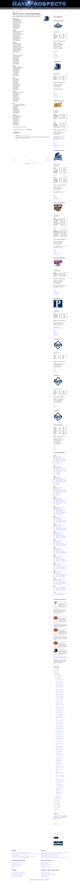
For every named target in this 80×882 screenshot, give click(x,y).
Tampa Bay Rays (58, 456)
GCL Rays (57, 462)
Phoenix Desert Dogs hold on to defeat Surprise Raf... (60, 715)
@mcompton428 (64, 245)
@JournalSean (64, 285)
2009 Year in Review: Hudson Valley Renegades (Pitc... (60, 773)
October (57, 677)
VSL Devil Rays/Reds (59, 513)
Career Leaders (56, 335)
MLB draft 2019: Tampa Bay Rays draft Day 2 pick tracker (21, 852)
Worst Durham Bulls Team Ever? (17, 864)
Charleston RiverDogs (60, 536)
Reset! (13, 867)
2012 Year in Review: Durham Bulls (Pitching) (62, 649)
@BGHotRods (60, 247)
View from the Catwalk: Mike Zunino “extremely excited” (20, 857)
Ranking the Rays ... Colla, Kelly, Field (47, 867)
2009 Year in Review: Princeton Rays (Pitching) (59, 780)
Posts (56, 822)
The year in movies (44, 875)
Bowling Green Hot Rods (60, 459)
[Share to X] (29, 129)
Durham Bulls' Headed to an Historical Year (18, 862)
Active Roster (56, 50)
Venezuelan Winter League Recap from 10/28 (59, 702)
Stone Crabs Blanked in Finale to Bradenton (19, 873)
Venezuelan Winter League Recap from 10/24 (59, 729)
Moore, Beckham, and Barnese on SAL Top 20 (59, 787)
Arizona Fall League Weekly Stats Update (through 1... (59, 694)
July (56, 798)
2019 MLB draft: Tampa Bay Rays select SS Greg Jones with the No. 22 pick (24, 856)
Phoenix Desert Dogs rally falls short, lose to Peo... (59, 690)
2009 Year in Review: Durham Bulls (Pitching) (59, 749)
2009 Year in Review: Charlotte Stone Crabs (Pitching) (59, 764)
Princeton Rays (58, 461)
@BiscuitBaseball (61, 139)
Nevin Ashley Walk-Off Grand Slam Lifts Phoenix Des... (59, 717)
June (56, 800)
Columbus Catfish (59, 501)
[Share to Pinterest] (31, 129)
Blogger (48, 879)
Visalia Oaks (58, 519)
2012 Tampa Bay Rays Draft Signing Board (60, 635)
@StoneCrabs (60, 192)
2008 (56, 809)
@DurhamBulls (60, 89)
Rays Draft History (24, 8)
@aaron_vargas (61, 138)
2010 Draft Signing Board (58, 623)
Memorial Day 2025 (15, 863)
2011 (56, 670)
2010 (56, 671)
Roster (55, 91)
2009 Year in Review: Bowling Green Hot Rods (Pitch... (59, 767)
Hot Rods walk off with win (45, 876)
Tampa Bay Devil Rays (60, 507)
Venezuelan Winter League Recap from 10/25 (59, 723)
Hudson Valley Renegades (60, 460)
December (57, 674)
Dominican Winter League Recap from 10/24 (59, 727)
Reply (16, 139)
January (57, 807)
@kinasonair (62, 88)
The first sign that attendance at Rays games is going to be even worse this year (53, 857)
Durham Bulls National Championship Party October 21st (59, 760)
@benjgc (65, 286)
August (57, 797)
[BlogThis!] (28, 129)
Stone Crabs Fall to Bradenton (16, 876)
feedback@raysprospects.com (58, 816)
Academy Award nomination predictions (47, 873)
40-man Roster (56, 51)
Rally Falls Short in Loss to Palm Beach (18, 872)
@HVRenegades (60, 287)
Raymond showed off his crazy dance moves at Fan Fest (50, 856)
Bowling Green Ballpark (57, 254)
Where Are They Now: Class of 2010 (17, 875)
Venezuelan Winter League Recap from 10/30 (59, 684)
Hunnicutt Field (56, 333)
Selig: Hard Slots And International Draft (58, 758)
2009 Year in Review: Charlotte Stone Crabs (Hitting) (59, 793)
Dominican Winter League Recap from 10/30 (59, 682)
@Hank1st (61, 246)
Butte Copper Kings (59, 594)
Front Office (55, 55)
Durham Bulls (58, 457)
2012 (56, 668)
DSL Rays (57, 464)
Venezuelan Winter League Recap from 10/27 (59, 712)
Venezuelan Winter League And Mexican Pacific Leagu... (59, 755)
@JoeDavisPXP (61, 137)
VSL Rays (57, 463)
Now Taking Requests (58, 740)
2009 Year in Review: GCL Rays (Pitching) (59, 782)
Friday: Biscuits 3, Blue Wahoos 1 (46, 864)
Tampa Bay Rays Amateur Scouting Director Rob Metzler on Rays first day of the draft (25, 853)
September (57, 795)
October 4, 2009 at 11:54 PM (24, 135)
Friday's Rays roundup (44, 863)
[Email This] (26, 129)
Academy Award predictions (45, 872)
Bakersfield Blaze (59, 535)
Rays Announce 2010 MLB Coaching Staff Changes (59, 776)
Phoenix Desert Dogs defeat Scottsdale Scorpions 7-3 (59, 731)
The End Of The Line (57, 608)
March (57, 804)
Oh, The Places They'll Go (59, 724)
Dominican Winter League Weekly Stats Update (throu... (59, 687)
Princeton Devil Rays (60, 512)
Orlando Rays (58, 542)
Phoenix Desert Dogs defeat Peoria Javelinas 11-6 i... (59, 707)
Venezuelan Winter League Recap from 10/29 (59, 692)
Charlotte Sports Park (57, 199)
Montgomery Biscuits (59, 468)
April (57, 803)
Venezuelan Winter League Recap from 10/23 (59, 736)
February (57, 806)
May (56, 801)
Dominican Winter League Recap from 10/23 (59, 734)
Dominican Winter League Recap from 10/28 (59, 699)
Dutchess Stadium (56, 293)
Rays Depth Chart (16, 8)
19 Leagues (57, 777)
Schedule (55, 53)
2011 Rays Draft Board (57, 614)
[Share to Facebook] (30, 129)
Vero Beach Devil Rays (60, 500)
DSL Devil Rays (58, 514)
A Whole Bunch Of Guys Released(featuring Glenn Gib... (59, 704)
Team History (56, 97)
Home (31, 8)
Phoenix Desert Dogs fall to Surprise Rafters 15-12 (59, 739)
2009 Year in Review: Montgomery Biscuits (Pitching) (59, 751)
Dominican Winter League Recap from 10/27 (59, 710)
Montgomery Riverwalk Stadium (59, 145)
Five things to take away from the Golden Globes (48, 874)
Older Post (48, 159)
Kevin (60, 817)
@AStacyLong (62, 136)
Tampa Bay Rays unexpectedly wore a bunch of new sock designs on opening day (54, 852)
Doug (57, 817)
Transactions (56, 54)
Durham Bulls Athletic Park (58, 96)
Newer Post (15, 159)
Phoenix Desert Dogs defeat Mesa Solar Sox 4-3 (59, 679)
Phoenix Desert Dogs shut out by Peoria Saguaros (59, 697)
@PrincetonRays (61, 327)
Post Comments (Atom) (33, 163)
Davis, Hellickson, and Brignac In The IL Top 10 (59, 746)
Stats (54, 52)
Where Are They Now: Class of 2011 (17, 874)
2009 (56, 673)
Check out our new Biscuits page (46, 862)
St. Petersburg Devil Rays (61, 566)
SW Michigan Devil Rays (60, 520)
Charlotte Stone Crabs (60, 458)
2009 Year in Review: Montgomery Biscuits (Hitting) (59, 789)
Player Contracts (56, 56)
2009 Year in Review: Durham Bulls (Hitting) (59, 784)
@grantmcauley (63, 191)
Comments (57, 824)
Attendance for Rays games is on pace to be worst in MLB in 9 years (51, 853)
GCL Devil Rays (58, 584)
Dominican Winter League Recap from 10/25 (59, 720)
